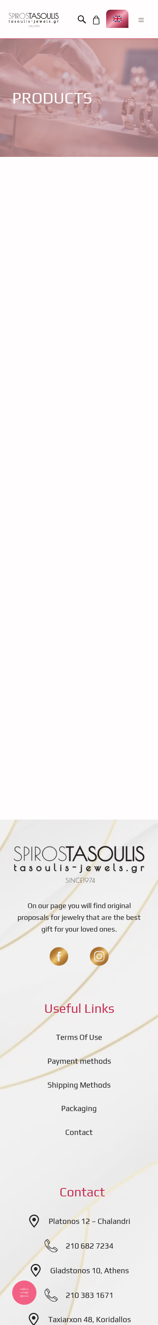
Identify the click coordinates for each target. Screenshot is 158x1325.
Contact (79, 1132)
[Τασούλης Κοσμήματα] (33, 20)
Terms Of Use (79, 1037)
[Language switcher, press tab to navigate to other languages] (117, 19)
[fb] (59, 956)
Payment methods (79, 1061)
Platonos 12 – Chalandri (89, 1221)
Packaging (79, 1108)
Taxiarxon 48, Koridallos (89, 1319)
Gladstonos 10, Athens (89, 1270)
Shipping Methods (79, 1084)
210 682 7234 (89, 1245)
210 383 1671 (89, 1295)
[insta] (99, 956)
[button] (84, 19)
